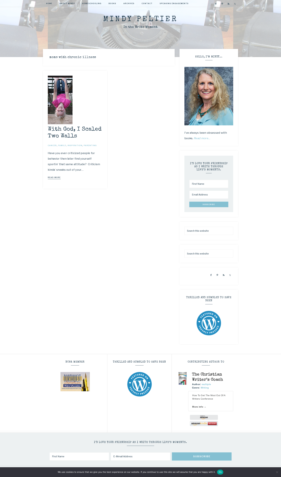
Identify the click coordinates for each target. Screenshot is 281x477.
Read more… (202, 138)
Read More (54, 177)
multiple (206, 384)
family (62, 145)
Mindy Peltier (140, 19)
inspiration (74, 145)
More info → (199, 406)
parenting (90, 145)
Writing (205, 387)
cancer (52, 145)
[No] (277, 472)
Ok (220, 472)
